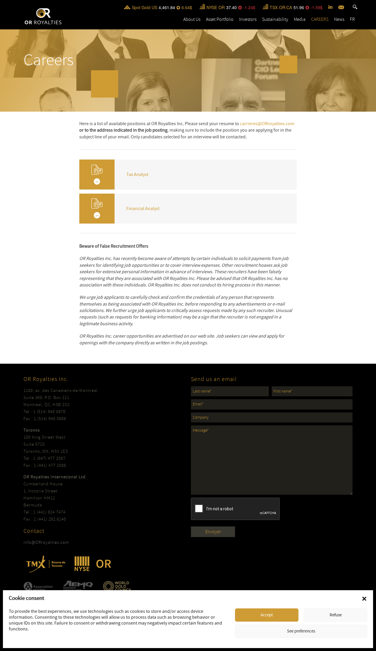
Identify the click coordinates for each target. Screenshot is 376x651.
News (339, 19)
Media (300, 19)
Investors (247, 19)
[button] (364, 599)
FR (352, 19)
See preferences (301, 631)
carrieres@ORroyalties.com (267, 124)
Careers (319, 19)
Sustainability (275, 19)
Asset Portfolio (220, 19)
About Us (191, 19)
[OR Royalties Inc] (43, 16)
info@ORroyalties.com (46, 542)
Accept (267, 615)
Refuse (336, 615)
